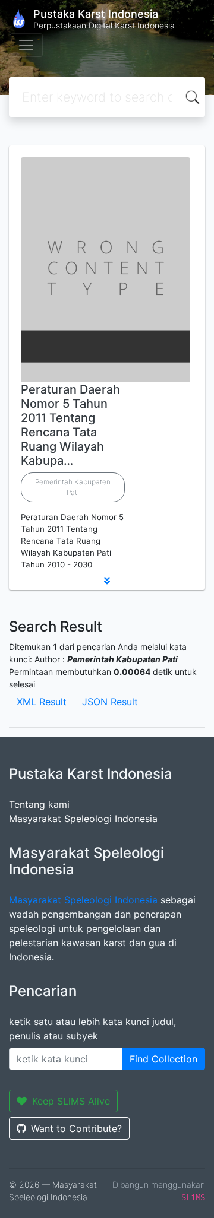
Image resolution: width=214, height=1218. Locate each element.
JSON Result (110, 702)
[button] (107, 580)
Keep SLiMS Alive (71, 1101)
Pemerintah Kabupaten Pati (73, 487)
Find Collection (163, 1059)
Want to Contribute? (76, 1128)
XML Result (42, 702)
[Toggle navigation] (26, 45)
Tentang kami (39, 804)
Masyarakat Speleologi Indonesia (83, 818)
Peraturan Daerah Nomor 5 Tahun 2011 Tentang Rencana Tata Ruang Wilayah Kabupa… (70, 425)
